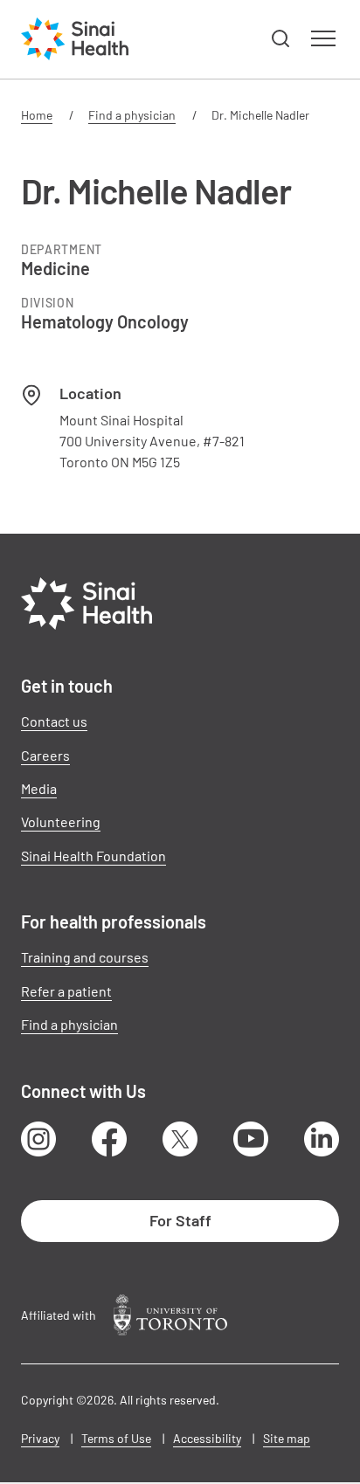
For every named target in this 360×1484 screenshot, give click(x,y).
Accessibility (207, 1438)
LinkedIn (321, 1139)
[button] (281, 39)
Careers (45, 755)
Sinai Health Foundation (93, 855)
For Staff (180, 1220)
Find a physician (132, 114)
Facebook (109, 1139)
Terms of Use (116, 1438)
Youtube (250, 1139)
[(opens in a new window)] (170, 1315)
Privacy (40, 1438)
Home (36, 114)
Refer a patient (66, 991)
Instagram (38, 1139)
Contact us (54, 721)
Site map (286, 1438)
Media (39, 788)
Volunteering (60, 821)
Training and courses (85, 957)
